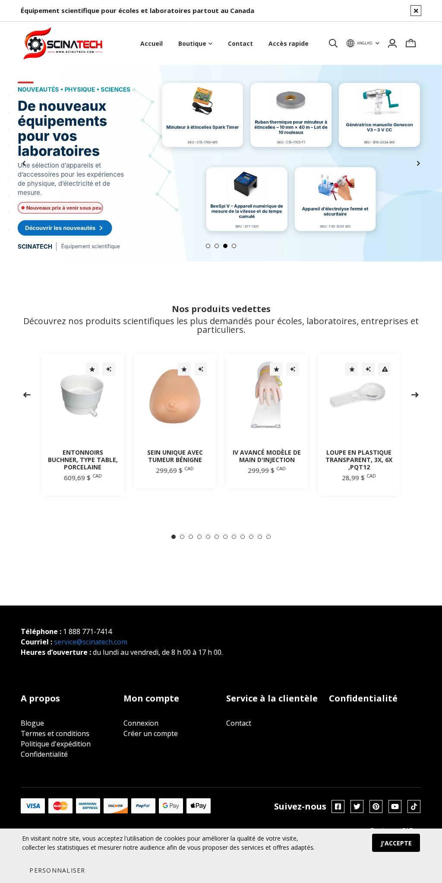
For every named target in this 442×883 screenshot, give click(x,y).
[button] (57, 870)
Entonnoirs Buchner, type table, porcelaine (83, 459)
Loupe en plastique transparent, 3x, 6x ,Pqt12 (358, 459)
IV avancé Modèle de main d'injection (267, 456)
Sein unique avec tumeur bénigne (175, 456)
